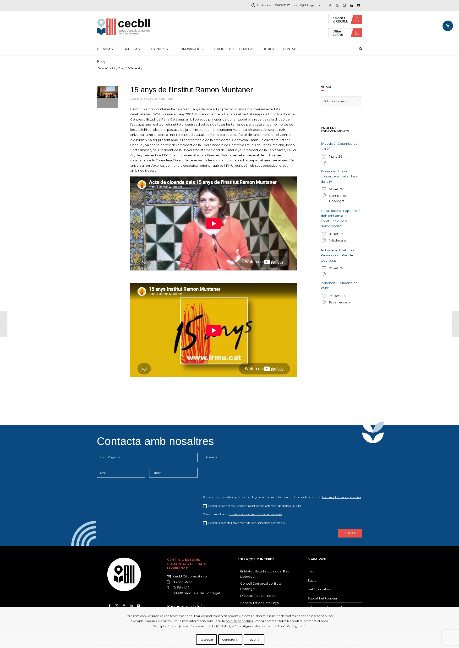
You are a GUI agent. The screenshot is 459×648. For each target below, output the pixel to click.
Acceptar (206, 639)
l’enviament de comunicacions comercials (255, 514)
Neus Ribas (166, 98)
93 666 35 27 (282, 5)
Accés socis (264, 5)
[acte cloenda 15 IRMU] (107, 97)
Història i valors (319, 589)
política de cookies (239, 621)
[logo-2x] (123, 27)
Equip (312, 580)
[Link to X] (337, 5)
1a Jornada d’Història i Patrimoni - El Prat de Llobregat (337, 255)
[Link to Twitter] (116, 605)
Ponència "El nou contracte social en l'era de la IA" (339, 176)
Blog (101, 62)
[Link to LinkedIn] (351, 5)
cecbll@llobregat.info (307, 5)
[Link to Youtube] (358, 5)
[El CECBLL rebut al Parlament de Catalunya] (3, 324)
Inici (311, 571)
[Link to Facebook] (329, 5)
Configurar (230, 639)
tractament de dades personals (341, 497)
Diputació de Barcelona (259, 596)
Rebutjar (254, 639)
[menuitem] (106, 49)
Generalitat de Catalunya (259, 603)
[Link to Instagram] (344, 5)
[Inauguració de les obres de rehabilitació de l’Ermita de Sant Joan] (455, 324)
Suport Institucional (323, 598)
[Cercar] (360, 49)
